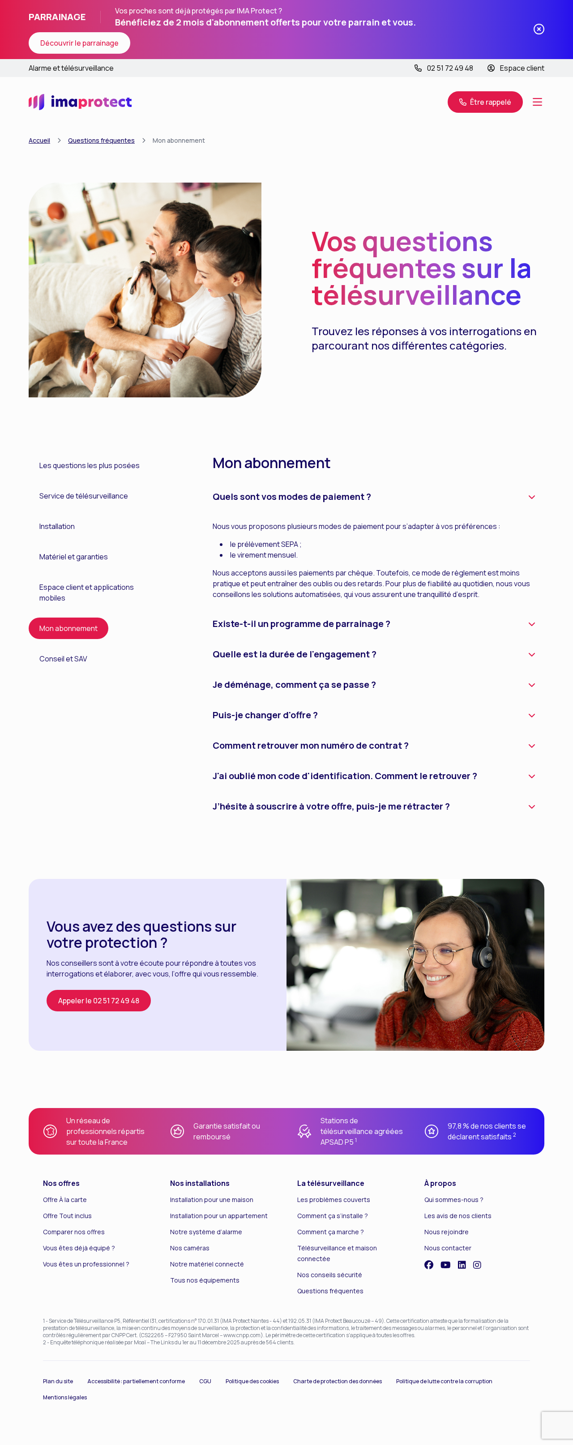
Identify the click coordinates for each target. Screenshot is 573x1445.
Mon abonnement (68, 628)
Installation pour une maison (211, 1199)
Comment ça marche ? (330, 1232)
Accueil (39, 140)
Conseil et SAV (63, 659)
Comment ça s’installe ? (332, 1215)
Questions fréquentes (101, 140)
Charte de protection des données (337, 1381)
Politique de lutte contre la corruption (444, 1381)
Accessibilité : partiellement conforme (136, 1381)
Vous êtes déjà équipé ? (79, 1248)
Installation (57, 526)
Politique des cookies (252, 1381)
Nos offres (61, 1183)
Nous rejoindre (446, 1232)
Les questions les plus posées (89, 465)
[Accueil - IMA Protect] (80, 102)
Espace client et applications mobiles (86, 592)
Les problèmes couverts (333, 1199)
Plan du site (58, 1381)
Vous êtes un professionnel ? (86, 1264)
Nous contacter (447, 1248)
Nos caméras (190, 1248)
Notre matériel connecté (207, 1264)
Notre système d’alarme (206, 1232)
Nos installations (200, 1183)
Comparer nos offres (74, 1232)
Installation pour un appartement (219, 1215)
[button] (537, 102)
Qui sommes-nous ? (453, 1199)
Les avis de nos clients (458, 1215)
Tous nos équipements (204, 1280)
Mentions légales (65, 1397)
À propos (440, 1183)
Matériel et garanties (73, 557)
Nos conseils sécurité (329, 1274)
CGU (205, 1381)
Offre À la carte (65, 1199)
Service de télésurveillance (83, 496)
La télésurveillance (330, 1183)
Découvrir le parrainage (79, 43)
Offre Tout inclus (67, 1215)
